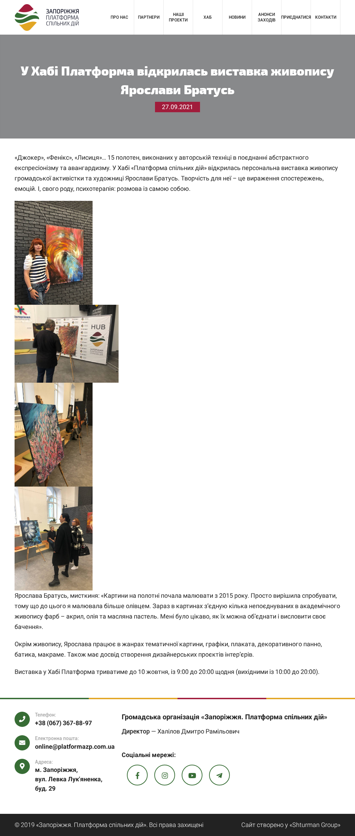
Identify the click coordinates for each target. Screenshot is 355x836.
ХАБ (208, 17)
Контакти (325, 17)
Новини (237, 17)
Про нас (119, 17)
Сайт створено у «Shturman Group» (290, 824)
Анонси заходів (267, 17)
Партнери (148, 17)
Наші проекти (178, 17)
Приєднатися (296, 17)
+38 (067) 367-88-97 (63, 723)
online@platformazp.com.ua (75, 746)
